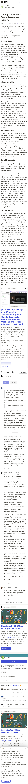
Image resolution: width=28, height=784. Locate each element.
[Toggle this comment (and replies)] (2, 390)
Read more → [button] (5, 648)
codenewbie (12, 23)
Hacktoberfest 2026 (11, 637)
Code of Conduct (10, 602)
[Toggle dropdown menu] (26, 288)
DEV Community (14, 685)
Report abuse (19, 602)
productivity (20, 23)
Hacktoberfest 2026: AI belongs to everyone (12, 627)
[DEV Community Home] (6, 2)
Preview (14, 382)
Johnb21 (7, 5)
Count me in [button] (6, 781)
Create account (22, 2)
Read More (5, 366)
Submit (6, 382)
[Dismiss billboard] (26, 749)
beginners (4, 23)
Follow (14, 661)
